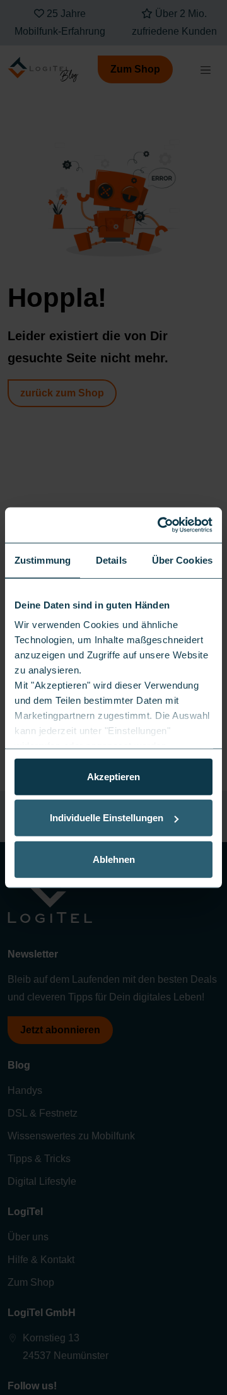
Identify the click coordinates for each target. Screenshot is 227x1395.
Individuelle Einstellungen (106, 817)
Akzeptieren (113, 776)
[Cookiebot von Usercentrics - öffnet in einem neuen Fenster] (160, 525)
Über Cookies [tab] (182, 559)
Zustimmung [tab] (43, 559)
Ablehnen (114, 858)
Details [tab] (111, 559)
